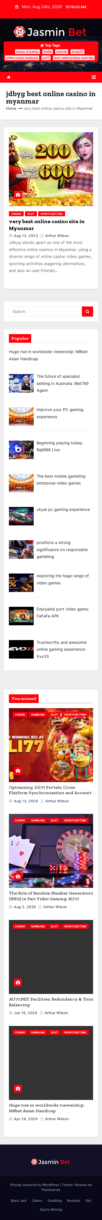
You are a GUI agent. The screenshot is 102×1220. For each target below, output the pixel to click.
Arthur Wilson (56, 235)
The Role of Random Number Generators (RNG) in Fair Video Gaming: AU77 (51, 895)
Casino (16, 213)
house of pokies (27, 52)
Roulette (73, 1200)
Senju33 (77, 52)
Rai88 (47, 52)
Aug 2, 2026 (25, 907)
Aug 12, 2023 (26, 235)
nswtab (61, 52)
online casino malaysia (22, 58)
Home (11, 108)
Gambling (38, 714)
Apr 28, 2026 (26, 1119)
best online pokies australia (74, 58)
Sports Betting (52, 213)
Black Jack (19, 1200)
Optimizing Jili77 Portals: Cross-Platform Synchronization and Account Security (50, 793)
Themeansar (50, 1190)
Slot (30, 213)
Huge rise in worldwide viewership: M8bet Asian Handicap (46, 1107)
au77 (46, 58)
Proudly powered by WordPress (35, 1185)
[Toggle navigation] (93, 77)
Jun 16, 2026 (25, 1013)
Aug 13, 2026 (26, 801)
